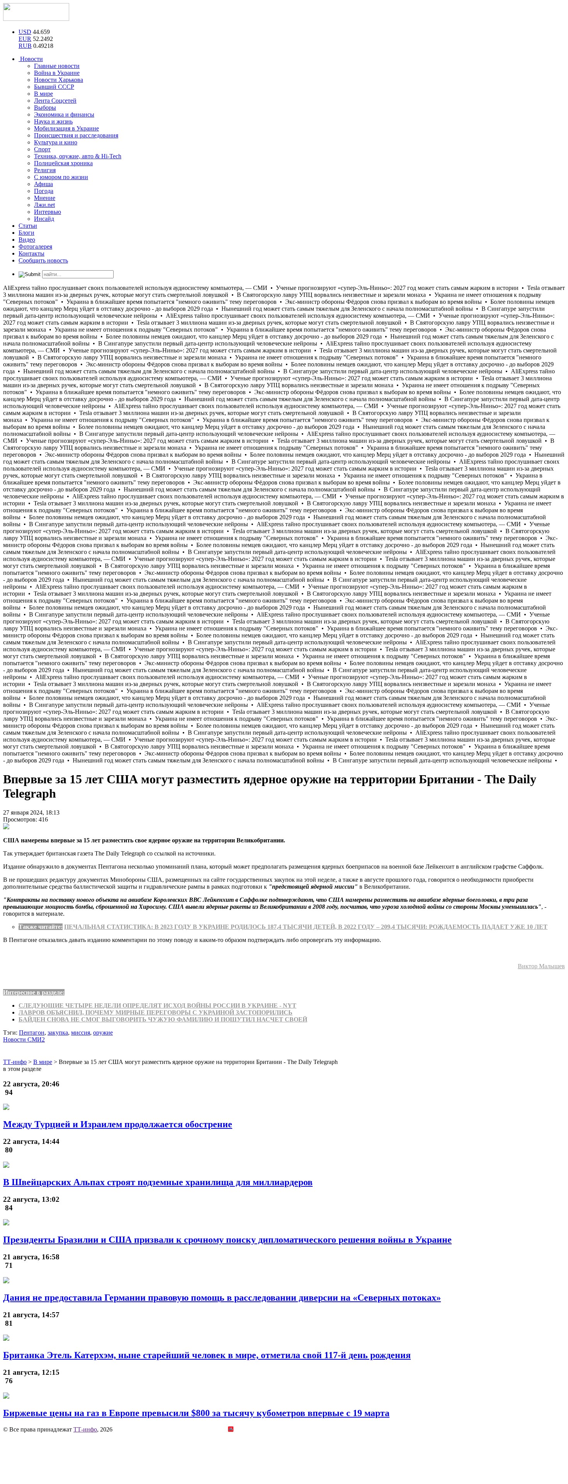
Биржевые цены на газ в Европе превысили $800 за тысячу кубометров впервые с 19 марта (196, 1413)
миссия (80, 1032)
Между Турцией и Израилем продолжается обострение (117, 1124)
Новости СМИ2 (24, 1039)
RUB (25, 45)
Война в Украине (57, 72)
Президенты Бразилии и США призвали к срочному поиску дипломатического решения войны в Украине (227, 1240)
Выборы (45, 107)
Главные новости (57, 66)
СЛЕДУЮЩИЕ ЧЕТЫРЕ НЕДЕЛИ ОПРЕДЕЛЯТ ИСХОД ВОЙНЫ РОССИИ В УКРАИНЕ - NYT (157, 1005)
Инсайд (44, 218)
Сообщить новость (43, 260)
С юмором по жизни (61, 177)
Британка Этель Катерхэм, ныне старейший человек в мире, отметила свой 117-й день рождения (207, 1355)
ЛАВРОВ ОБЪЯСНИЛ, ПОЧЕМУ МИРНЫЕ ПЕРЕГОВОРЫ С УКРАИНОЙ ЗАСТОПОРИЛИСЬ (156, 1012)
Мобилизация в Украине (66, 128)
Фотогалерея (35, 246)
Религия (45, 170)
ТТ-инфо (85, 1429)
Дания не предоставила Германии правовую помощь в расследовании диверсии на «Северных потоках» (222, 1298)
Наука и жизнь (53, 121)
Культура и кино (55, 142)
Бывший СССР (54, 86)
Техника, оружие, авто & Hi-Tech (77, 156)
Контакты (31, 253)
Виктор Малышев (541, 966)
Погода (43, 191)
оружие (103, 1032)
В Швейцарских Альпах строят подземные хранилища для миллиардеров (158, 1182)
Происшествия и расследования (76, 135)
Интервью (47, 211)
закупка (58, 1032)
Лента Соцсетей (55, 100)
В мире (43, 93)
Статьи (28, 225)
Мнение (44, 198)
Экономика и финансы (64, 114)
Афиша (43, 184)
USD (25, 32)
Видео (27, 239)
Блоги (26, 232)
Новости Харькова (58, 79)
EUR (25, 39)
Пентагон (31, 1032)
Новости (31, 59)
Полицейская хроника (63, 163)
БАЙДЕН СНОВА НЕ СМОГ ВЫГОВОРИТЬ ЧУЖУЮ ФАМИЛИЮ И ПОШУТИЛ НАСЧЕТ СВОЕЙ (163, 1019)
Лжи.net (44, 205)
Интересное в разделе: (34, 992)
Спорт (42, 149)
